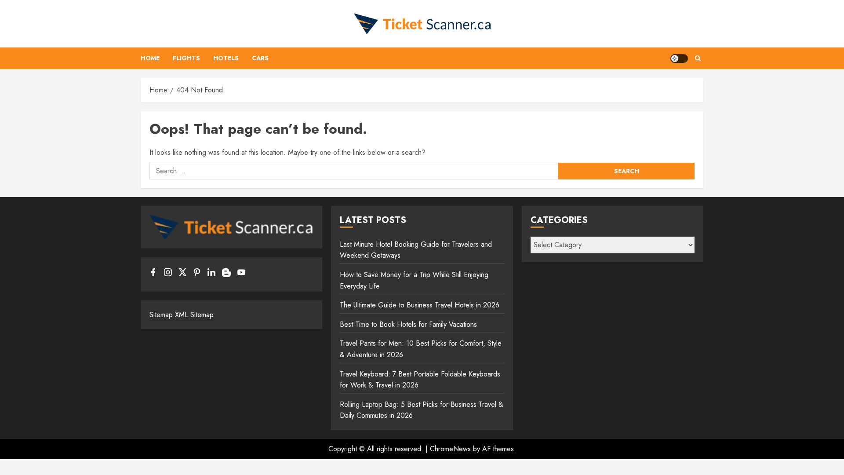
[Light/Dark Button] (679, 58)
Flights (186, 58)
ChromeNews (450, 449)
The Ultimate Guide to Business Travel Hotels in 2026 (419, 305)
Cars (260, 58)
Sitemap (161, 315)
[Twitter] (182, 274)
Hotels (226, 58)
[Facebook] (153, 274)
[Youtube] (241, 274)
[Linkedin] (211, 274)
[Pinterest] (197, 274)
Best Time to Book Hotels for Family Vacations (408, 324)
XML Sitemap (194, 315)
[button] (697, 58)
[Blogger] (226, 275)
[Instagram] (168, 274)
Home (150, 58)
